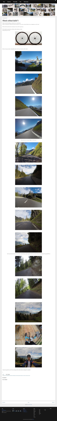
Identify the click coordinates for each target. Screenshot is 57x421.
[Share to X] (7, 374)
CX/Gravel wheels (24, 410)
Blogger (33, 419)
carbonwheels (11, 375)
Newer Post (4, 402)
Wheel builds (15, 1)
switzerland (29, 375)
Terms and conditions (4, 410)
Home (4, 1)
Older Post (53, 402)
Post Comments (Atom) (30, 404)
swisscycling (26, 375)
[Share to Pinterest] (9, 374)
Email (13, 409)
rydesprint (22, 375)
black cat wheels (5, 375)
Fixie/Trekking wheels (25, 411)
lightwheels (19, 375)
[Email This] (6, 374)
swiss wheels (24, 375)
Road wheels (24, 409)
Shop (20, 1)
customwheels (17, 375)
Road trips (9, 1)
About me (3, 409)
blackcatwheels (8, 375)
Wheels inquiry (26, 1)
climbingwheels (14, 375)
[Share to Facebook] (8, 374)
